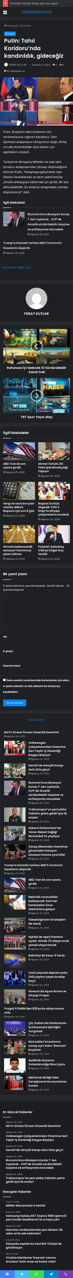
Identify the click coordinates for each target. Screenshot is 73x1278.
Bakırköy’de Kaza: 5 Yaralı (46, 955)
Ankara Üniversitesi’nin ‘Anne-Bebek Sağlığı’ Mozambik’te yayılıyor (44, 832)
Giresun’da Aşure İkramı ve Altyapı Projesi (47, 993)
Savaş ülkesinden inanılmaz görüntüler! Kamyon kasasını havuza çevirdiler (48, 851)
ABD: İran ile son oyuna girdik (14, 465)
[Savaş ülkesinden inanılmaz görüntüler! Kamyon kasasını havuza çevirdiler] (15, 852)
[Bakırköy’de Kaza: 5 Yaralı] (15, 961)
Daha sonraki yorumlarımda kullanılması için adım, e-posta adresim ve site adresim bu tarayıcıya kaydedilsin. (36, 686)
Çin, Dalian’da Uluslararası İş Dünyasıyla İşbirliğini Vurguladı (47, 1027)
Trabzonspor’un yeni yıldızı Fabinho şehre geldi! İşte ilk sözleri (47, 813)
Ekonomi (25, 25)
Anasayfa (12, 25)
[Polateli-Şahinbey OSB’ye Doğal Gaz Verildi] (54, 534)
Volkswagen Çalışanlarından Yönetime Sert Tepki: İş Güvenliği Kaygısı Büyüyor (47, 749)
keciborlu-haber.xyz (17, 267)
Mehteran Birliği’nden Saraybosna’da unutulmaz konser (47, 1082)
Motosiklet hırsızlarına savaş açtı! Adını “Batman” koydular (47, 1046)
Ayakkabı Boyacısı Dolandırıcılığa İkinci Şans (46, 1062)
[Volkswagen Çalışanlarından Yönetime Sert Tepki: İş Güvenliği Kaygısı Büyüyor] (15, 748)
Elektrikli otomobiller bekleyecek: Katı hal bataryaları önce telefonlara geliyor (43, 903)
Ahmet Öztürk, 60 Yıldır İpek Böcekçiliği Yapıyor (53, 467)
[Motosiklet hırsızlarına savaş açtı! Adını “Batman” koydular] (15, 1047)
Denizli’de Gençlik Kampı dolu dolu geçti (34, 3)
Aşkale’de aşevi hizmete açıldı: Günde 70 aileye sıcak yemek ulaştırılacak (48, 941)
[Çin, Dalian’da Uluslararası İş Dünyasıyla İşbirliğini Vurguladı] (15, 1028)
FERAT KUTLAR (17, 64)
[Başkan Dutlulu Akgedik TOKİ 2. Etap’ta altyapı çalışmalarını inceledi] (54, 491)
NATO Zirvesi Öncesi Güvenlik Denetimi (31, 732)
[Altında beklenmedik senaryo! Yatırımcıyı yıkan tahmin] (19, 534)
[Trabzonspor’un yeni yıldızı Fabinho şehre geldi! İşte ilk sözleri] (15, 814)
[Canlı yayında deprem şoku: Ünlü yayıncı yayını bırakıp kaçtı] (15, 978)
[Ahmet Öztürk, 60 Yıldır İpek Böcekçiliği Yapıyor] (54, 451)
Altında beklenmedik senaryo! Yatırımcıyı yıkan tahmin (18, 550)
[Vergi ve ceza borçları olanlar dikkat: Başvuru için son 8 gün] (19, 491)
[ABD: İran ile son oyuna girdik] (19, 451)
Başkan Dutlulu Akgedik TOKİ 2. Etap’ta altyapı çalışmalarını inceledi (53, 509)
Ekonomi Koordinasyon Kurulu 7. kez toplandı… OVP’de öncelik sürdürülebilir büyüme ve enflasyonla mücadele (45, 791)
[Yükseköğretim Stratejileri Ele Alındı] (15, 925)
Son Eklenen (36, 720)
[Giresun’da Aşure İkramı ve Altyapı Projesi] (15, 996)
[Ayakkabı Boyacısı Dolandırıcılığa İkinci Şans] (15, 1065)
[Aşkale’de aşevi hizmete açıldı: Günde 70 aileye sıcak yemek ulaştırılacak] (15, 942)
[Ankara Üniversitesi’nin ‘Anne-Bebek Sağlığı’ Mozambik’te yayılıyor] (15, 833)
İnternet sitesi (11, 665)
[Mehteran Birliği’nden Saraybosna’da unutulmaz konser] (15, 1083)
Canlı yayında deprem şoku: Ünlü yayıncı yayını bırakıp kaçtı (48, 977)
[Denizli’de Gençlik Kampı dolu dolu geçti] (15, 770)
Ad (6, 636)
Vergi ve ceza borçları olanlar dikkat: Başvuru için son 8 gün (18, 507)
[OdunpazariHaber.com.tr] (36, 12)
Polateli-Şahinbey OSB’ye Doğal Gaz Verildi (51, 550)
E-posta (9, 651)
